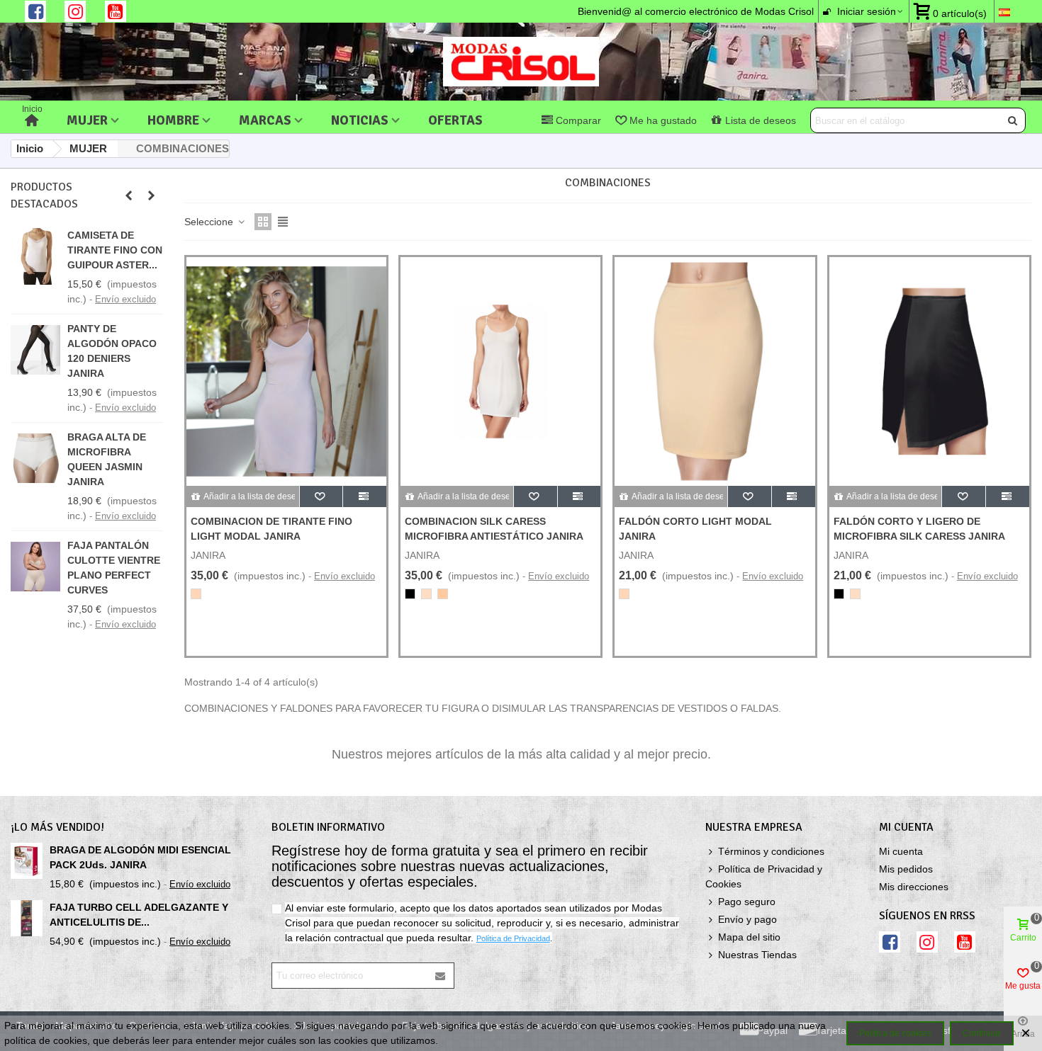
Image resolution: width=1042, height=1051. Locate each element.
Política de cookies (895, 1033)
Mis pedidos (906, 869)
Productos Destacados (44, 195)
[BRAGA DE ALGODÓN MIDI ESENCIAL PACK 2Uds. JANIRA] (27, 861)
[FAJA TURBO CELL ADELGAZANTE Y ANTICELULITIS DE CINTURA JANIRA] (27, 918)
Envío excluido (125, 299)
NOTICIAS (359, 120)
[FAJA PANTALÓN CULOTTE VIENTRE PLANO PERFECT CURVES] (35, 566)
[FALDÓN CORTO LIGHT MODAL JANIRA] (714, 371)
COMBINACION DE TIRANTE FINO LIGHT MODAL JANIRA (271, 529)
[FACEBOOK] (35, 11)
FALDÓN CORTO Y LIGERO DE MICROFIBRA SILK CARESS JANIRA (919, 529)
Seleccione (210, 221)
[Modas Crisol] (521, 61)
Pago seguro (746, 901)
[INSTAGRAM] (75, 11)
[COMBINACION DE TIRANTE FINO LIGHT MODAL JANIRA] (286, 371)
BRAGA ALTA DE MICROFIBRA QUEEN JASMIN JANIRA (106, 459)
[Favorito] (322, 496)
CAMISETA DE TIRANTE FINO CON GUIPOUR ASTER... (114, 250)
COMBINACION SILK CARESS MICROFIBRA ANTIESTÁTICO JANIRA (494, 529)
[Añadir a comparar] (364, 496)
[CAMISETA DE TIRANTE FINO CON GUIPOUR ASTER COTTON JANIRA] (35, 256)
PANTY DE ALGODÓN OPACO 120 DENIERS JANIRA (112, 351)
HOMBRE (173, 120)
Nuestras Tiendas (757, 954)
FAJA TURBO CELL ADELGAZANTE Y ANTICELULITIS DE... (139, 915)
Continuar (982, 1033)
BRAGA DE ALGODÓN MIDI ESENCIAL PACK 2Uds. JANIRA (140, 857)
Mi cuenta (901, 851)
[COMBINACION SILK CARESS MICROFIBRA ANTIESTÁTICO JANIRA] (500, 371)
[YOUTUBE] (115, 11)
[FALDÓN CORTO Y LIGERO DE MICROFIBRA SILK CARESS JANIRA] (929, 371)
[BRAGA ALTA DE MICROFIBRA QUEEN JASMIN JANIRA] (35, 458)
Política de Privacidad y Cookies (763, 876)
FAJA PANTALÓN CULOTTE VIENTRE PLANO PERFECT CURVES (113, 568)
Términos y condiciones (771, 851)
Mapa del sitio (749, 937)
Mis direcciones (913, 886)
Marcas (265, 120)
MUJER (87, 120)
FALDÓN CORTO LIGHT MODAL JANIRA (695, 529)
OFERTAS (455, 120)
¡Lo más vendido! (57, 827)
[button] (128, 195)
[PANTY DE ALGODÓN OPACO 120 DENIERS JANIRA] (35, 350)
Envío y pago (747, 919)
